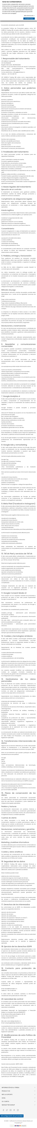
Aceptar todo (29, 18)
